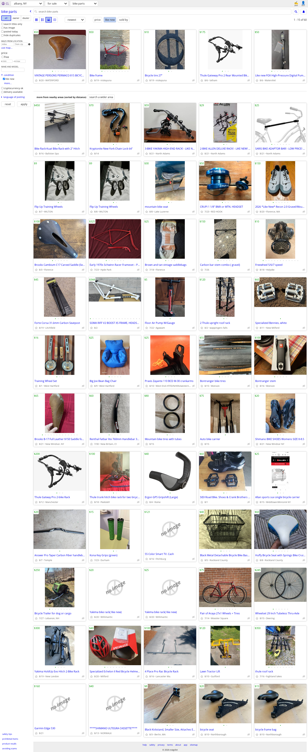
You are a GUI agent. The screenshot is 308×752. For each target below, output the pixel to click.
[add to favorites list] (36, 80)
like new (9, 78)
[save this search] (304, 12)
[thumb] (42, 19)
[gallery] (49, 19)
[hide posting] (83, 80)
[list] (36, 19)
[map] (55, 19)
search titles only (13, 24)
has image (9, 27)
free (6, 57)
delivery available (13, 91)
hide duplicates (12, 35)
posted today (11, 31)
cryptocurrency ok (13, 88)
